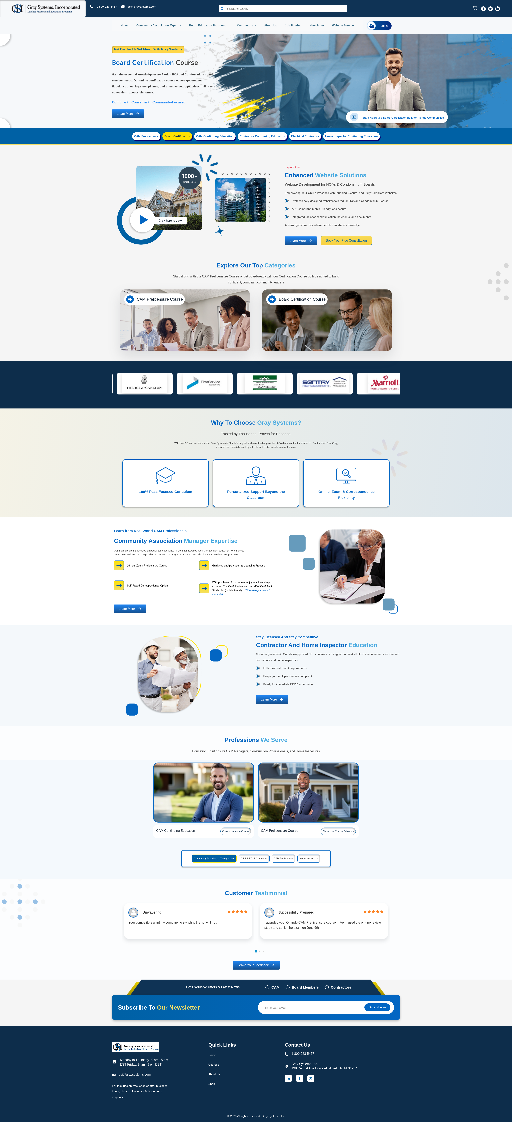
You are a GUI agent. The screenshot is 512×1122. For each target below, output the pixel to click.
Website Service (343, 25)
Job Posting (293, 25)
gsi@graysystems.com (142, 6)
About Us (270, 25)
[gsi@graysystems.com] (123, 6)
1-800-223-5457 (106, 6)
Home (124, 25)
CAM (275, 987)
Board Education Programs (207, 25)
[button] (256, 951)
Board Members (305, 987)
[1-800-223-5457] (91, 6)
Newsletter (317, 25)
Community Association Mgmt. (157, 25)
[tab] (146, 136)
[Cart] (476, 8)
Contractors (245, 25)
